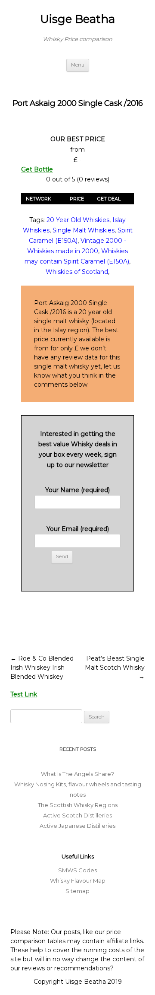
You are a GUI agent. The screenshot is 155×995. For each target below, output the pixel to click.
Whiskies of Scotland (77, 272)
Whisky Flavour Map (77, 880)
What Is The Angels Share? (77, 773)
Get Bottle (37, 169)
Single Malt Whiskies (84, 230)
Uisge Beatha (77, 19)
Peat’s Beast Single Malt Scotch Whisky (115, 667)
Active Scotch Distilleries (77, 815)
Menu (77, 65)
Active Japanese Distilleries (77, 825)
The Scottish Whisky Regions (78, 804)
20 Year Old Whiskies (77, 220)
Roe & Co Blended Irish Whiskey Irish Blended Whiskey (42, 667)
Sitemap (77, 890)
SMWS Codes (77, 870)
